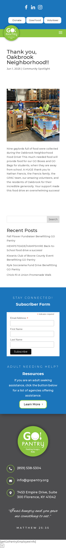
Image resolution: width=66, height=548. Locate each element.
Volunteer (52, 20)
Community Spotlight (36, 68)
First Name (16, 329)
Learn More (32, 404)
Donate (16, 20)
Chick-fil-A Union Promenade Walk (29, 274)
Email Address (19, 318)
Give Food (35, 20)
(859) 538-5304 (29, 468)
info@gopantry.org (33, 480)
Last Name (16, 339)
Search (53, 219)
